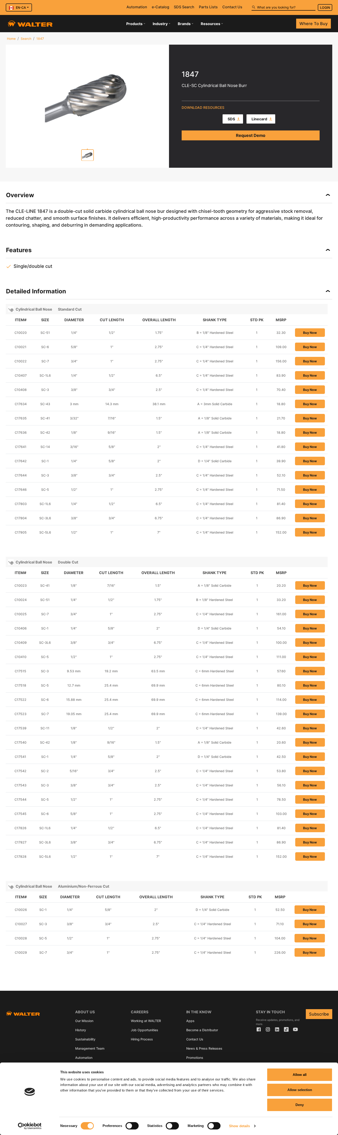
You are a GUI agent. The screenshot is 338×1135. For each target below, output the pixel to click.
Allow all (299, 1075)
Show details (239, 1126)
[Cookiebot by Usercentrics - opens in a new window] (30, 1126)
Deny (299, 1105)
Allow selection (299, 1090)
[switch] (132, 1125)
